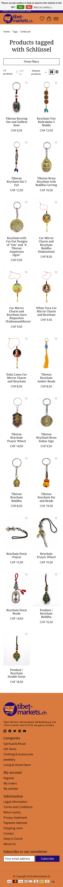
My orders (10, 783)
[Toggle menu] (55, 18)
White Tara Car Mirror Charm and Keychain (46, 311)
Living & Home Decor (17, 765)
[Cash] (47, 881)
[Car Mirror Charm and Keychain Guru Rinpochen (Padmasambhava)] (17, 286)
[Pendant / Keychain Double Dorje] (17, 648)
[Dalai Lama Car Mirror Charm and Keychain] (17, 353)
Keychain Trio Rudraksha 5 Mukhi (46, 122)
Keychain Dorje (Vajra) (16, 555)
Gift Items (10, 749)
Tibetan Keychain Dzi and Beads (46, 497)
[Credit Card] (36, 881)
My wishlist (11, 789)
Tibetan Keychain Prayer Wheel (16, 437)
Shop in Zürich (13, 839)
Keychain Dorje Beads (16, 611)
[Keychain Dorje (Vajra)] (17, 532)
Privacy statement (15, 817)
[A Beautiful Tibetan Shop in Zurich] (18, 18)
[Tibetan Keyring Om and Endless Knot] (17, 97)
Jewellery (9, 759)
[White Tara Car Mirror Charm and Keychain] (46, 286)
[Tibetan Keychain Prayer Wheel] (17, 412)
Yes (20, 7)
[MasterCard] (15, 881)
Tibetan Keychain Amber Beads (46, 377)
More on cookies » (43, 7)
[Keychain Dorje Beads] (17, 588)
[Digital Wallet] (28, 881)
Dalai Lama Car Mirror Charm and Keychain (16, 377)
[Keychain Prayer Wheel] (46, 532)
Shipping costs (13, 828)
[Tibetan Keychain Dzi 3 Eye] (17, 157)
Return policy (12, 812)
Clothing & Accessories (18, 754)
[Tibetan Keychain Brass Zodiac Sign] (46, 412)
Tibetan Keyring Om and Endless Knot (16, 122)
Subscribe (47, 859)
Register (9, 778)
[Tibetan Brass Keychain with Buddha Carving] (46, 157)
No (29, 7)
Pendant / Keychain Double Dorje (17, 673)
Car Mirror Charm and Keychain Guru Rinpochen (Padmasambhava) (18, 314)
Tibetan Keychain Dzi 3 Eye (16, 181)
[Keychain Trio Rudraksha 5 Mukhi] (46, 97)
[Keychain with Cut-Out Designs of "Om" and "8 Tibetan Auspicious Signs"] (17, 216)
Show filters (31, 61)
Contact (9, 833)
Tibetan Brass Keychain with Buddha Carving (46, 181)
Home (7, 31)
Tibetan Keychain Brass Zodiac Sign (46, 437)
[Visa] (20, 881)
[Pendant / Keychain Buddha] (46, 588)
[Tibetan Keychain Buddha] (17, 472)
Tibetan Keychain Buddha (16, 497)
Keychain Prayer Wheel (46, 555)
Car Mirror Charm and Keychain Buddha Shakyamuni (46, 244)
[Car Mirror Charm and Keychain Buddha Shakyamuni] (46, 216)
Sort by (21, 72)
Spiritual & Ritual (14, 744)
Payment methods (15, 823)
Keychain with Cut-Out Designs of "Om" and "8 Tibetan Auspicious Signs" (16, 246)
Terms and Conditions (18, 807)
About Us (10, 844)
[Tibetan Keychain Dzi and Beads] (46, 472)
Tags (15, 31)
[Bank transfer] (9, 881)
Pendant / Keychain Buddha (46, 613)
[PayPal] (41, 881)
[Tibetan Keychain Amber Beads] (46, 353)
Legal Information (15, 802)
